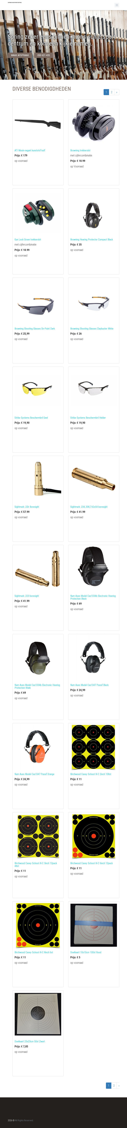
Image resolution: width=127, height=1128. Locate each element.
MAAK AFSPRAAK (20, 55)
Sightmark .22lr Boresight (27, 506)
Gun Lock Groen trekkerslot (28, 239)
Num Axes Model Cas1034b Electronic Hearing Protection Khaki (37, 686)
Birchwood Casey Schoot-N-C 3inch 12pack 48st (36, 865)
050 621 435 (43, 55)
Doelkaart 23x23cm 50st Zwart (30, 1041)
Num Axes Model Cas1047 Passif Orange (34, 774)
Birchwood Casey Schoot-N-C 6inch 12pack (91, 863)
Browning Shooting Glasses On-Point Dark (35, 328)
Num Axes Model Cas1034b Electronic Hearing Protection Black (93, 597)
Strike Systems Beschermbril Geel (31, 417)
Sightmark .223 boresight (27, 595)
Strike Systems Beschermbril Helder (88, 417)
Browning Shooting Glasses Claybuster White (91, 328)
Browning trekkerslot (80, 150)
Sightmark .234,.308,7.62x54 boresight (88, 506)
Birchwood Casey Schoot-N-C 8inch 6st (34, 952)
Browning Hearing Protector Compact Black (91, 239)
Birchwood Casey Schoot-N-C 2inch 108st (90, 774)
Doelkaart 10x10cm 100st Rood (85, 952)
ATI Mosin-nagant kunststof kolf (30, 150)
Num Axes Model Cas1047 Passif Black (89, 685)
